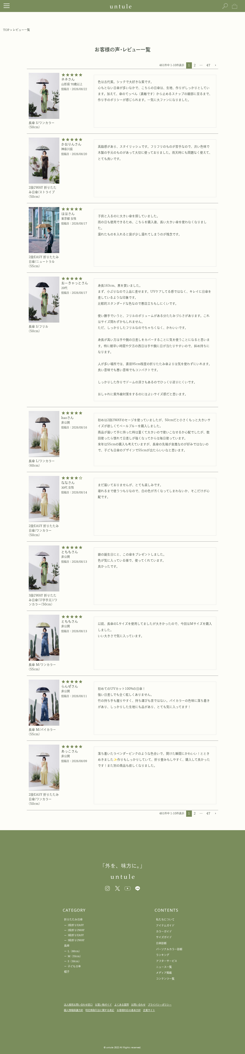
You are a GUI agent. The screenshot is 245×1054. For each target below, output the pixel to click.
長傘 (66, 945)
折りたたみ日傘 (73, 919)
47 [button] (208, 65)
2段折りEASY (76, 925)
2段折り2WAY (76, 930)
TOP (6, 29)
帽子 (66, 971)
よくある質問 (121, 1004)
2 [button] (195, 65)
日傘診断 (161, 943)
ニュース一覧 (164, 967)
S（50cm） (74, 961)
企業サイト (149, 1010)
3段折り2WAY (76, 940)
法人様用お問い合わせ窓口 (78, 1004)
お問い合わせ (138, 1004)
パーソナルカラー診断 (169, 949)
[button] (215, 65)
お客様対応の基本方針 (129, 1010)
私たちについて (165, 919)
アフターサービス (166, 961)
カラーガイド (164, 931)
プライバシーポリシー (160, 1004)
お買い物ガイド (103, 1004)
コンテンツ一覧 (165, 978)
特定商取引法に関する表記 (99, 1010)
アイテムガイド (165, 925)
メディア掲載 (164, 972)
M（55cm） (75, 956)
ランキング (162, 955)
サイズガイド (164, 937)
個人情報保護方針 (73, 1010)
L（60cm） (74, 951)
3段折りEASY (76, 935)
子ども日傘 (74, 966)
